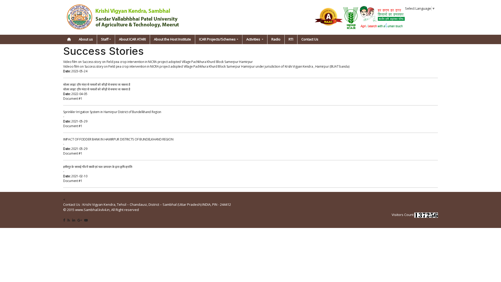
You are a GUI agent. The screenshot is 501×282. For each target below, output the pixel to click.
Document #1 (72, 98)
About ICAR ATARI (132, 39)
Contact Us (309, 39)
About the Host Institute (172, 39)
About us (86, 39)
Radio (276, 39)
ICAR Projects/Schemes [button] (217, 39)
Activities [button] (253, 39)
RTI (291, 39)
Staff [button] (105, 39)
